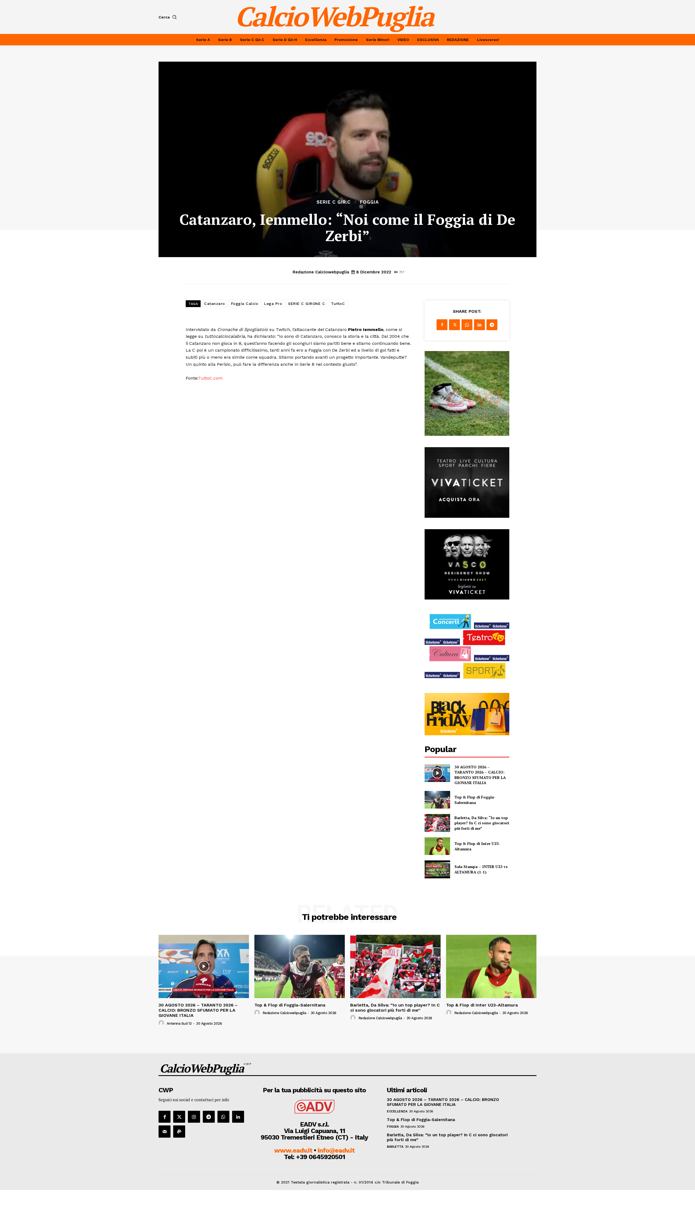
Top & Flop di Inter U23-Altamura (482, 1005)
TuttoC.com (210, 378)
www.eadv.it (293, 1150)
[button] (169, 17)
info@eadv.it (336, 1150)
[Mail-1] (164, 1131)
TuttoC (338, 303)
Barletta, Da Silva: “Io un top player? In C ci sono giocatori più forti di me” (481, 823)
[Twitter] (454, 324)
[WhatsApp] (467, 324)
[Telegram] (491, 324)
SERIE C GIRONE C (306, 303)
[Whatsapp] (223, 1117)
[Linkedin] (479, 324)
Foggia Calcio (244, 303)
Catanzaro (214, 303)
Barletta (395, 1146)
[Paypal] (179, 1131)
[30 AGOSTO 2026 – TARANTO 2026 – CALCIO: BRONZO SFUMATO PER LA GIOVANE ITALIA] (437, 773)
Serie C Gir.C (334, 202)
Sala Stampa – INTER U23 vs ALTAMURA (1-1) (481, 869)
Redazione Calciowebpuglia (321, 272)
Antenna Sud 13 (179, 1023)
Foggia (369, 202)
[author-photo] (162, 1023)
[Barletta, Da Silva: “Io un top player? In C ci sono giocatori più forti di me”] (437, 823)
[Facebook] (442, 324)
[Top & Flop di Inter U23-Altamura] (437, 846)
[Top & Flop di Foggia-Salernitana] (437, 800)
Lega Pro (273, 303)
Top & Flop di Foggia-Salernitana (474, 799)
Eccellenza (397, 1111)
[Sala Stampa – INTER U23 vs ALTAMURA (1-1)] (437, 869)
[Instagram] (194, 1117)
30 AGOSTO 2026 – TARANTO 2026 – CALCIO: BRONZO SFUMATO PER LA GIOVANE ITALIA (480, 774)
